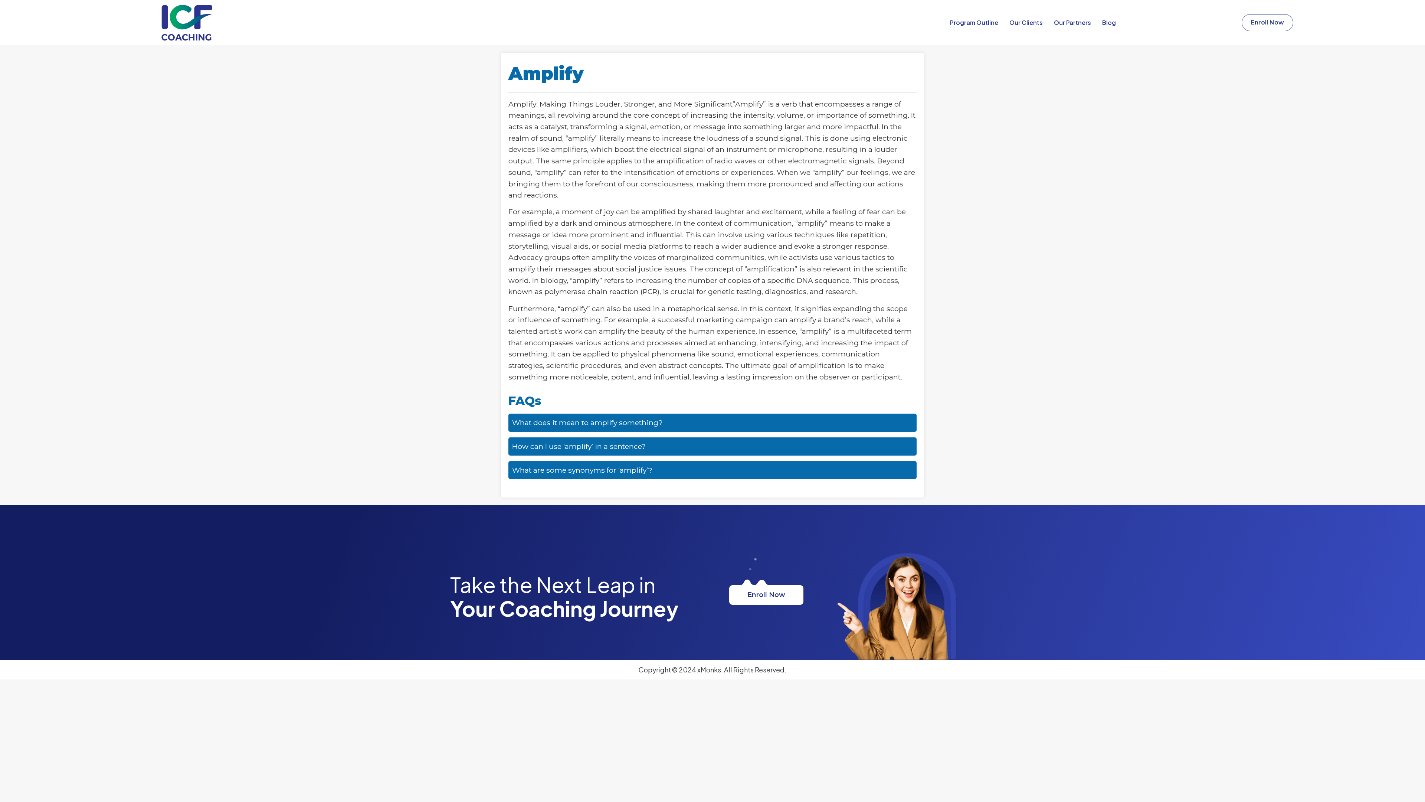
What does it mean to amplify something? (587, 422)
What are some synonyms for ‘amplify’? (582, 470)
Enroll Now (766, 595)
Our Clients (1026, 22)
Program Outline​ (974, 22)
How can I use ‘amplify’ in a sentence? (579, 446)
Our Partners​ (1072, 22)
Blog (1109, 22)
